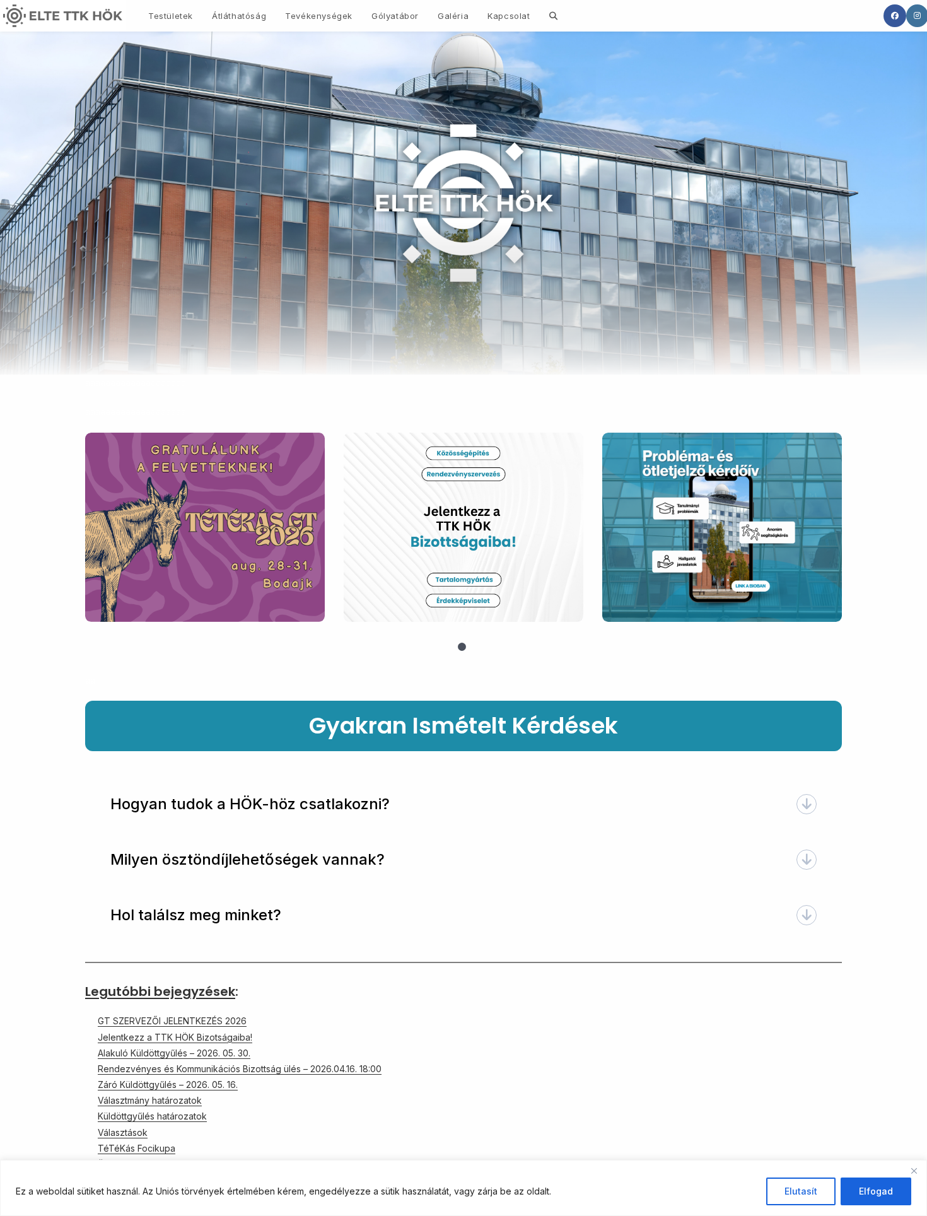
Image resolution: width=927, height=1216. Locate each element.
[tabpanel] (205, 527)
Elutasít (800, 1191)
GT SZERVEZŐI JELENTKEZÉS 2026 (172, 1020)
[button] (463, 804)
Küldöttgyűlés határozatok (152, 1116)
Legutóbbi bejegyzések (160, 991)
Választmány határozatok (150, 1100)
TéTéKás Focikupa (136, 1148)
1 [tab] (462, 647)
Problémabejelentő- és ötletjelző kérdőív (721, 526)
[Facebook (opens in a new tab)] (894, 15)
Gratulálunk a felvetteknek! (204, 526)
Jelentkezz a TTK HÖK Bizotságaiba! (463, 526)
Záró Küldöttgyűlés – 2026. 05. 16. (168, 1084)
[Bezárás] (913, 1170)
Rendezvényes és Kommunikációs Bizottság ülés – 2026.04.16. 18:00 (240, 1068)
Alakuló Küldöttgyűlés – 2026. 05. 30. (174, 1053)
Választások (123, 1132)
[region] (463, 1188)
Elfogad (876, 1191)
